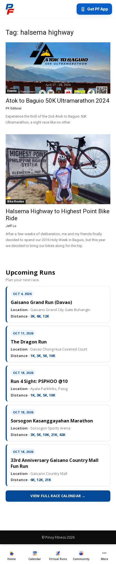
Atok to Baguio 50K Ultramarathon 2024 (57, 100)
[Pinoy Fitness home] (10, 9)
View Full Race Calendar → (58, 495)
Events (12, 90)
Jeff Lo (11, 226)
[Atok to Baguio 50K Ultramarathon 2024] (58, 68)
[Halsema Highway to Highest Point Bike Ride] (58, 169)
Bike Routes (15, 201)
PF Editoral (13, 108)
